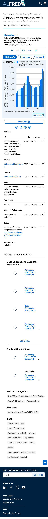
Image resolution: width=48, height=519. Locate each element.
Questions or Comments (12, 499)
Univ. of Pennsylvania (16, 428)
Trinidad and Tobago (16, 423)
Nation (10, 447)
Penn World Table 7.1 (12, 177)
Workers (32, 433)
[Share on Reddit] (25, 127)
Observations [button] (10, 35)
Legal (5, 509)
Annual (31, 443)
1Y (12, 50)
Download (24, 57)
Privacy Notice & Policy (12, 513)
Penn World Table (15, 438)
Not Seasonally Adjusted (17, 457)
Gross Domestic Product (17, 443)
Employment (29, 438)
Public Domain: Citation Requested (21, 452)
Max (30, 50)
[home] (14, 3)
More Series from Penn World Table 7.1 (23, 412)
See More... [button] (25, 341)
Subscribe (38, 475)
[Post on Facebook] (21, 127)
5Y (17, 50)
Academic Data (33, 401)
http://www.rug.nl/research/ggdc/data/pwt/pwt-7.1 (13, 235)
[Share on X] (16, 127)
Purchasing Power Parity (17, 433)
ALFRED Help (8, 503)
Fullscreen (37, 115)
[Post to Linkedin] (29, 127)
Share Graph (23, 122)
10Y (23, 50)
